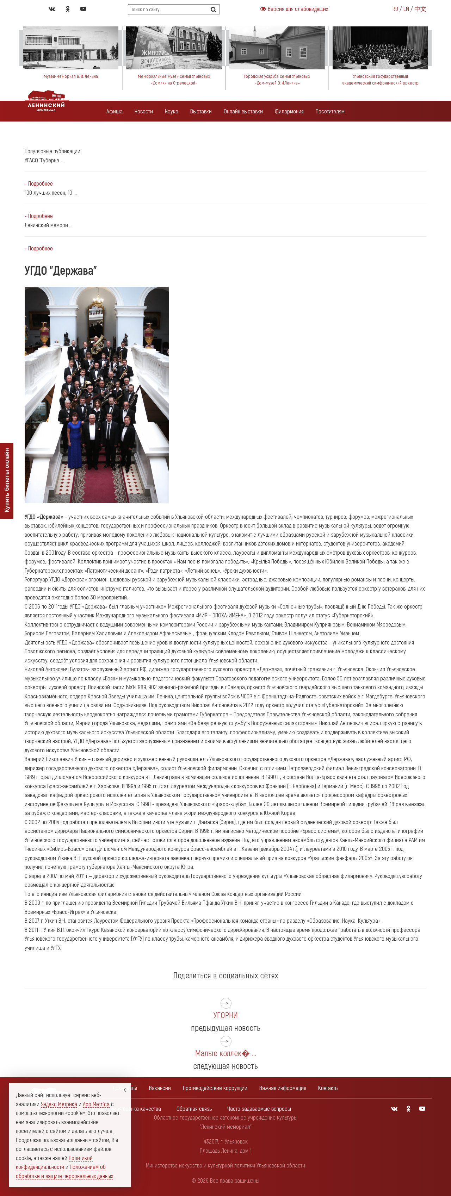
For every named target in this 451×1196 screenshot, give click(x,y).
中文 (420, 8)
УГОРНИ (226, 1015)
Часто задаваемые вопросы (259, 1108)
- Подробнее (39, 183)
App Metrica (96, 1103)
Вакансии (160, 1087)
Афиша (114, 110)
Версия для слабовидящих (297, 8)
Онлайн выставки (243, 110)
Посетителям (330, 110)
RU (395, 8)
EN (406, 8)
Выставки (201, 110)
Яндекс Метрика (59, 1103)
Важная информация (282, 1087)
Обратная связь (194, 1108)
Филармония (289, 110)
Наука (171, 110)
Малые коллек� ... (225, 1053)
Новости (144, 110)
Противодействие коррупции (215, 1087)
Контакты (328, 1087)
